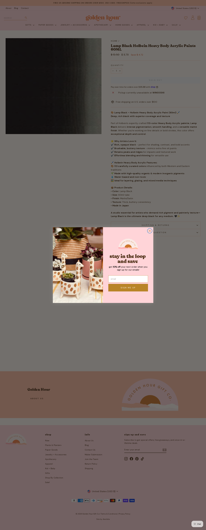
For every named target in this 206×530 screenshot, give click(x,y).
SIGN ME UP (128, 287)
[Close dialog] (149, 230)
